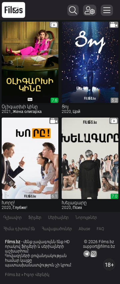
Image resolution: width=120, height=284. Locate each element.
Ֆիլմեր (34, 217)
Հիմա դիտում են (19, 229)
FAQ (100, 229)
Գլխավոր (12, 217)
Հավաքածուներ (57, 229)
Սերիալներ (58, 217)
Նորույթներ (86, 217)
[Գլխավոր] (13, 10)
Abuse (84, 229)
